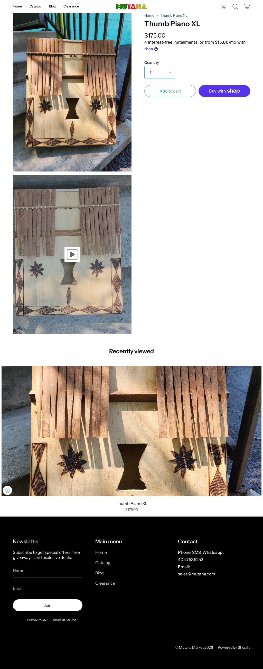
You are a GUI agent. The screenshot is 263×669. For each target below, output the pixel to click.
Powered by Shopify (234, 647)
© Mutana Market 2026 (194, 647)
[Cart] (247, 6)
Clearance (105, 583)
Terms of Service (64, 620)
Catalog (102, 562)
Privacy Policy (36, 620)
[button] (17, 6)
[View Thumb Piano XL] (72, 254)
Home (149, 15)
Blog (99, 572)
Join (48, 605)
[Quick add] (7, 490)
